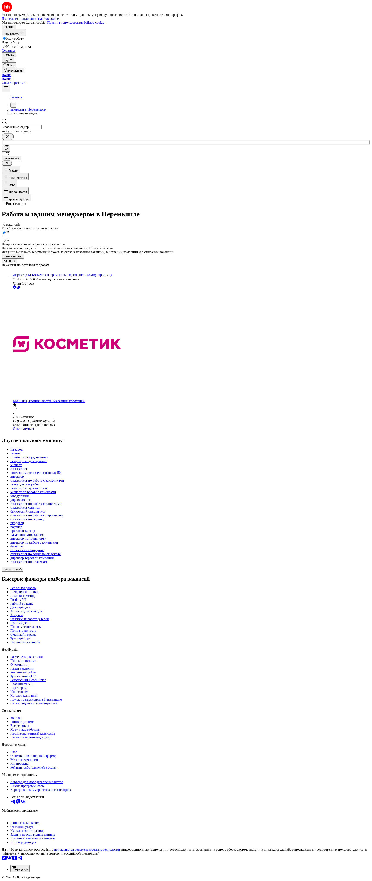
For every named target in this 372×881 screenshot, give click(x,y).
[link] (9, 65)
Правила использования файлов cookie (75, 22)
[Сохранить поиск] (6, 148)
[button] (6, 75)
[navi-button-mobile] (6, 88)
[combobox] (22, 127)
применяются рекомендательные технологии (87, 849)
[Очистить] (8, 136)
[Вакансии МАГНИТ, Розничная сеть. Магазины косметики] (190, 344)
